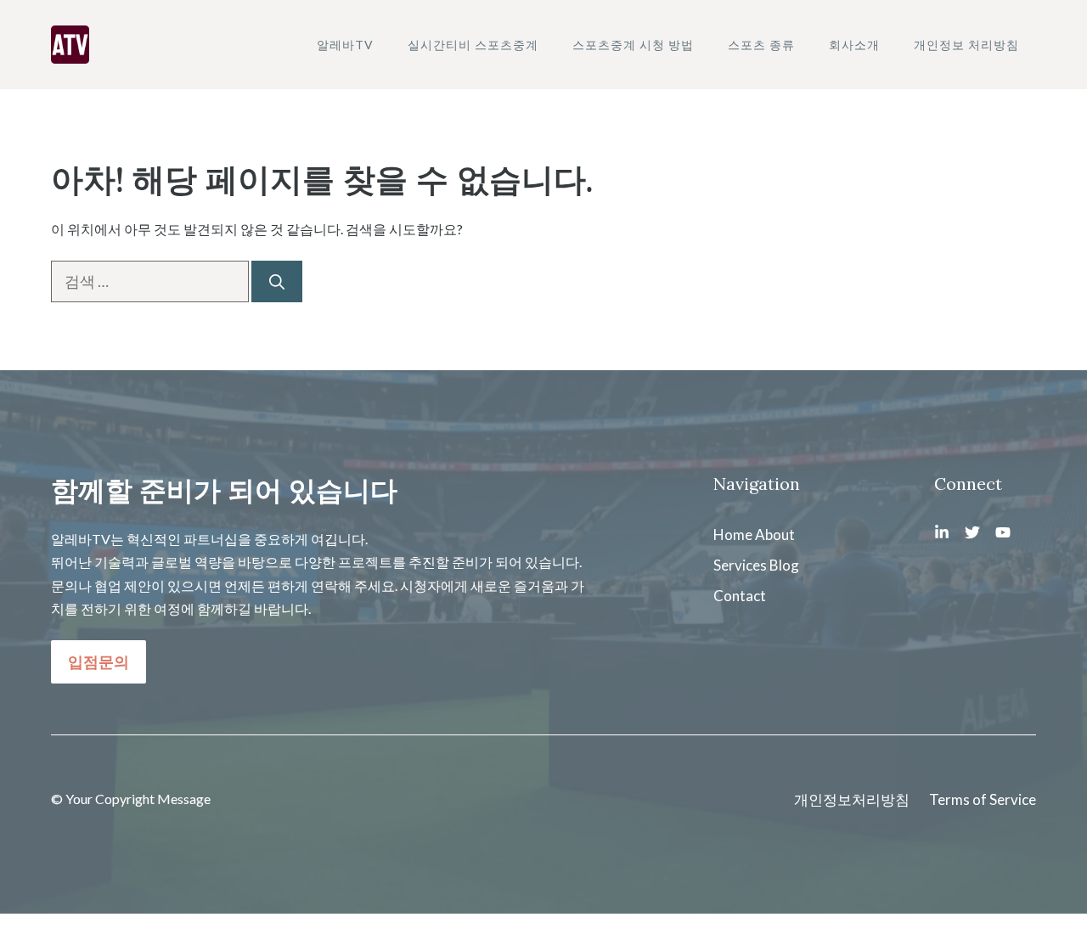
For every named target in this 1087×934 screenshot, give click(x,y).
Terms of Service (982, 799)
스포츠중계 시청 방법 (633, 44)
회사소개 (854, 44)
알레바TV (345, 44)
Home (732, 534)
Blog (784, 565)
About (775, 534)
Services (740, 565)
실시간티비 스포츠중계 (473, 44)
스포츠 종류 (761, 44)
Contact (739, 596)
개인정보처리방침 (852, 799)
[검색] (276, 281)
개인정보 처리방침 (966, 44)
